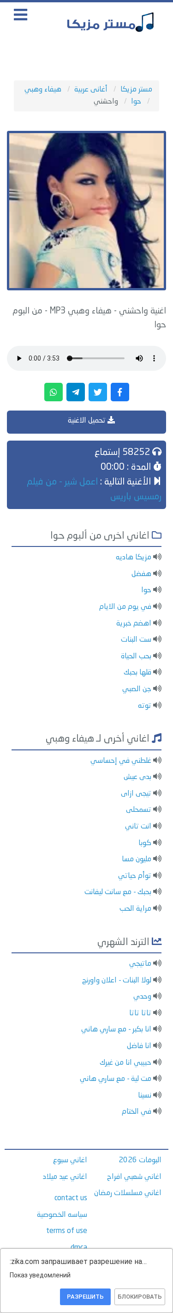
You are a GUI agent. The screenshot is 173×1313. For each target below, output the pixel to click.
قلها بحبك (137, 672)
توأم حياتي (134, 876)
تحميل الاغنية (87, 420)
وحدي (142, 996)
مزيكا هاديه (133, 557)
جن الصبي (136, 689)
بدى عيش (137, 777)
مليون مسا (136, 859)
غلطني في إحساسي (120, 761)
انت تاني (138, 826)
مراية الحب (135, 909)
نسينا (144, 1095)
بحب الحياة (136, 656)
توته (144, 706)
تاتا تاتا (140, 1013)
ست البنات (136, 640)
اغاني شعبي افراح (134, 1177)
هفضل (141, 574)
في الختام (136, 1112)
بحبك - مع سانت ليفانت (117, 892)
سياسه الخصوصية (62, 1215)
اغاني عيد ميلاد (65, 1177)
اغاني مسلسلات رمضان (127, 1193)
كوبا (144, 843)
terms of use (66, 1231)
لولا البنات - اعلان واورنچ (116, 980)
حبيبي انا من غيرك (125, 1063)
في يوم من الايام (125, 607)
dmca (79, 1248)
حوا (146, 590)
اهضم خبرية (133, 623)
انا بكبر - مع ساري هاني (116, 1029)
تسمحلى (138, 810)
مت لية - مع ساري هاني (115, 1079)
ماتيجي (140, 964)
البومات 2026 (140, 1160)
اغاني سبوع (70, 1160)
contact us (70, 1198)
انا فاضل (139, 1046)
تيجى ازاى (136, 794)
